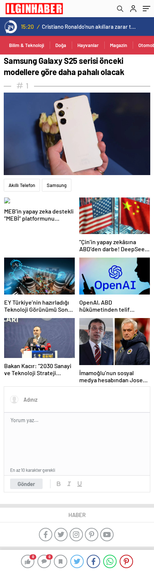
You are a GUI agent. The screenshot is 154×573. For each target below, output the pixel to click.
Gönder (26, 483)
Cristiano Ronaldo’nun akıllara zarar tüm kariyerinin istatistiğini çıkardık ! (89, 26)
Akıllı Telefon (22, 185)
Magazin (118, 45)
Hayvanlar (88, 45)
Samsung (57, 185)
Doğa (60, 45)
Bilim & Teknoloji (26, 45)
